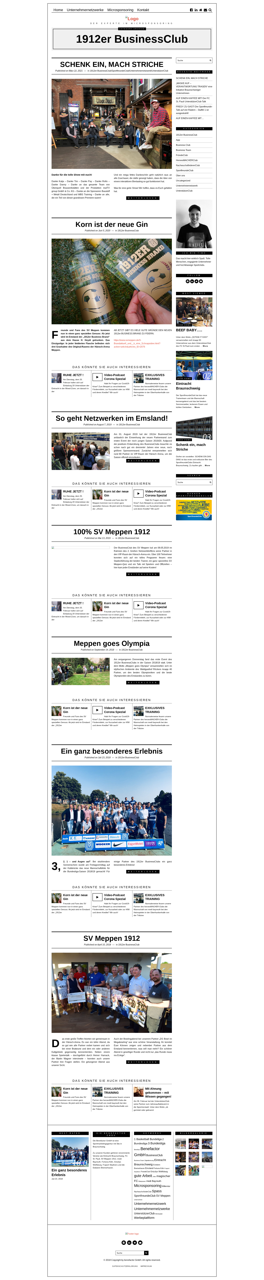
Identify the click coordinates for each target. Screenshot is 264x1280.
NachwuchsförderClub (142, 1192)
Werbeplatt (158, 1214)
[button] (209, 60)
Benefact (137, 1149)
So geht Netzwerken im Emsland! (112, 418)
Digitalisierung (149, 1160)
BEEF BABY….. (189, 330)
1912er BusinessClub (100, 71)
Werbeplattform (144, 1217)
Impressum (146, 1266)
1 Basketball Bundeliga (148, 1139)
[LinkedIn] (196, 10)
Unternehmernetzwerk (140, 71)
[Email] (205, 10)
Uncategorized (183, 180)
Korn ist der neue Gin (111, 224)
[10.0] (70, 1152)
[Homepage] (200, 10)
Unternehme (138, 1200)
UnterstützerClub (160, 71)
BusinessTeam (139, 1160)
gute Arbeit (143, 1176)
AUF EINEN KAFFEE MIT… (190, 118)
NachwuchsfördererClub (188, 165)
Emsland (149, 1168)
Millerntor (166, 1186)
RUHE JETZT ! (73, 375)
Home (58, 10)
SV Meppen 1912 (111, 938)
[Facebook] (191, 10)
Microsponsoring (120, 10)
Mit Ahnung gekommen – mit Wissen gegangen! (158, 1092)
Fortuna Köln (159, 1168)
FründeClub (182, 155)
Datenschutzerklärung (125, 1266)
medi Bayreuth (153, 1181)
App (178, 140)
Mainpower (142, 1181)
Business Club (183, 145)
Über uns (180, 175)
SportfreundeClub (120, 71)
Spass (157, 1191)
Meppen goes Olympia (112, 643)
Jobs (154, 1176)
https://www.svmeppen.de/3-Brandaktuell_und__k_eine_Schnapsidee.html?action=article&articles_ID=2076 (137, 343)
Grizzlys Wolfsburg (159, 1171)
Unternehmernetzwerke (85, 10)
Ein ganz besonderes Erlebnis (112, 751)
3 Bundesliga (156, 1143)
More (205, 346)
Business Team (183, 150)
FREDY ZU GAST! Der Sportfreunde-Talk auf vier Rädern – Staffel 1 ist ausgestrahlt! (194, 109)
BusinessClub (154, 1155)
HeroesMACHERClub (187, 160)
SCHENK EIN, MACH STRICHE (111, 64)
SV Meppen (163, 1195)
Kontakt (143, 10)
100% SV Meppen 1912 (111, 532)
